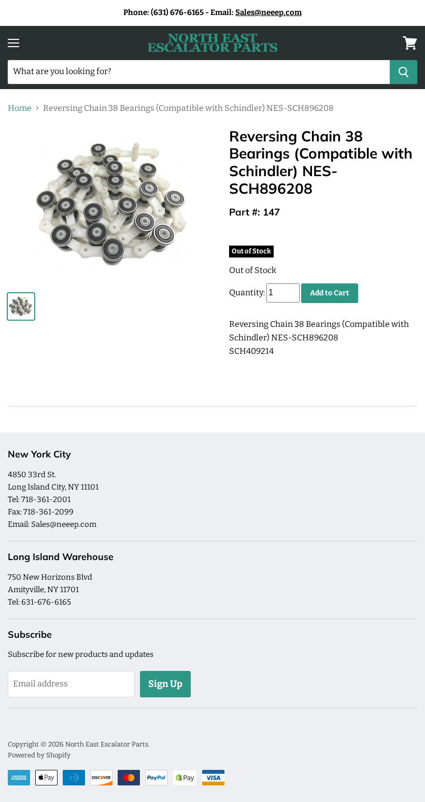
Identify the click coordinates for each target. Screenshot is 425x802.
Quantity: (247, 292)
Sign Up (165, 684)
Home (20, 108)
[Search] (403, 72)
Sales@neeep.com (268, 12)
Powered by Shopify (39, 755)
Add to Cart (329, 293)
